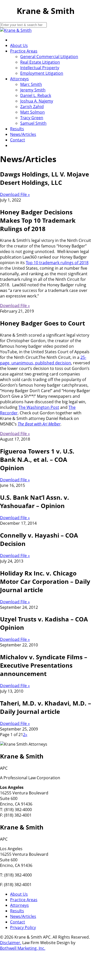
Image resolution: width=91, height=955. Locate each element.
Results (17, 129)
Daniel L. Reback (35, 95)
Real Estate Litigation (40, 62)
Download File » (15, 194)
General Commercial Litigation (49, 56)
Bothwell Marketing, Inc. (22, 948)
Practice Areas (23, 51)
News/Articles (23, 134)
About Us (19, 45)
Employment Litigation (41, 73)
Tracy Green (31, 117)
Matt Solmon (32, 112)
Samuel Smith (33, 123)
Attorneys (19, 79)
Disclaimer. (10, 942)
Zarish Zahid (32, 106)
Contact (17, 140)
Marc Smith (31, 84)
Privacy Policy (23, 927)
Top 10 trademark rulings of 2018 (57, 262)
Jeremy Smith (33, 90)
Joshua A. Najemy (36, 101)
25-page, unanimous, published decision (43, 360)
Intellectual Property (39, 67)
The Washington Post (38, 407)
